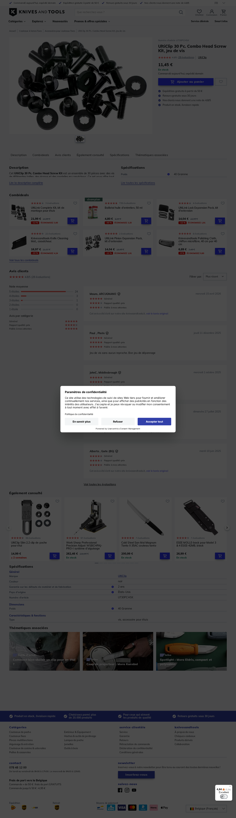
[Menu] (230, 787)
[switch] (224, 796)
